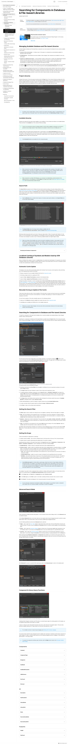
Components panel (47, 273)
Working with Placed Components (8, 26)
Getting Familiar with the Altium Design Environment (8, 12)
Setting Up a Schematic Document (8, 17)
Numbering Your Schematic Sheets (8, 48)
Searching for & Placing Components (53, 6)
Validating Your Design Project (9, 52)
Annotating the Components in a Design (9, 50)
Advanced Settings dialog (51, 230)
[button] (42, 250)
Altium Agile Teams (60, 20)
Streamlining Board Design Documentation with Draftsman (8, 77)
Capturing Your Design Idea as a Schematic (39, 6)
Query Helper (32, 523)
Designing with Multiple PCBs (8, 82)
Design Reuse (6, 45)
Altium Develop (54, 20)
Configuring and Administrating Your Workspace (8, 89)
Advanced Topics (7, 54)
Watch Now (33, 40)
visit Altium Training (44, 38)
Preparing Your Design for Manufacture (7, 80)
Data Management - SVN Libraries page (28, 282)
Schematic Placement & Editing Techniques (9, 20)
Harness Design (6, 83)
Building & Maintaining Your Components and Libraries (7, 86)
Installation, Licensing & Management (7, 92)
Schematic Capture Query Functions (8, 59)
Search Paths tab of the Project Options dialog (28, 190)
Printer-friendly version (63, 743)
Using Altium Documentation (9, 96)
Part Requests (7, 28)
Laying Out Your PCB (6, 73)
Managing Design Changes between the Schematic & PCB (8, 71)
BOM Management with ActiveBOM (7, 68)
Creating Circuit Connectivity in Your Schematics (9, 39)
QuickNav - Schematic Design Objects (9, 62)
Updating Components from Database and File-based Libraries (10, 35)
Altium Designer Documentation (26, 6)
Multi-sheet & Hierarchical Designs (8, 42)
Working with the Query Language (50, 629)
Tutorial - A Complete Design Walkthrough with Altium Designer (9, 9)
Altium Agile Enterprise (30, 21)
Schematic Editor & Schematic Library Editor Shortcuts (9, 57)
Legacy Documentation (41, 30)
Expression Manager (34, 528)
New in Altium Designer (7, 6)
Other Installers (52, 30)
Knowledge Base (7, 102)
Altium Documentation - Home (9, 100)
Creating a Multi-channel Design (9, 43)
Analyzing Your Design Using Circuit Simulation (8, 65)
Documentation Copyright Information (8, 98)
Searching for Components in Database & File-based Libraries (10, 31)
